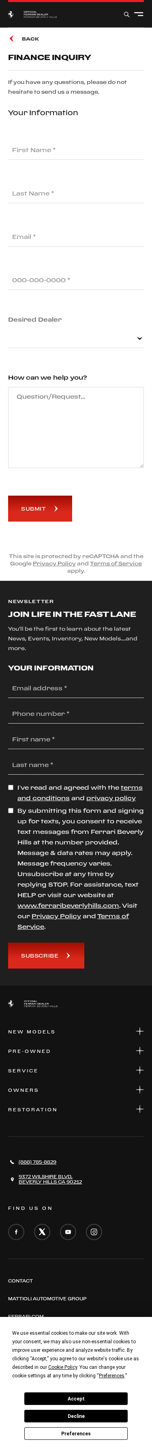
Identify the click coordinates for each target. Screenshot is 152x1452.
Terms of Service (116, 563)
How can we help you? (47, 377)
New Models (32, 1031)
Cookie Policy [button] (62, 1367)
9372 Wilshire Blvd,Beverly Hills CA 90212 (50, 1179)
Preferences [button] (111, 1376)
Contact (20, 1280)
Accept (76, 1399)
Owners (23, 1090)
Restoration (33, 1109)
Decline (76, 1416)
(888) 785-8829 (37, 1162)
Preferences (76, 1434)
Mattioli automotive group (47, 1298)
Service (23, 1070)
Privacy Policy (54, 563)
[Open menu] (139, 14)
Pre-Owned (29, 1051)
